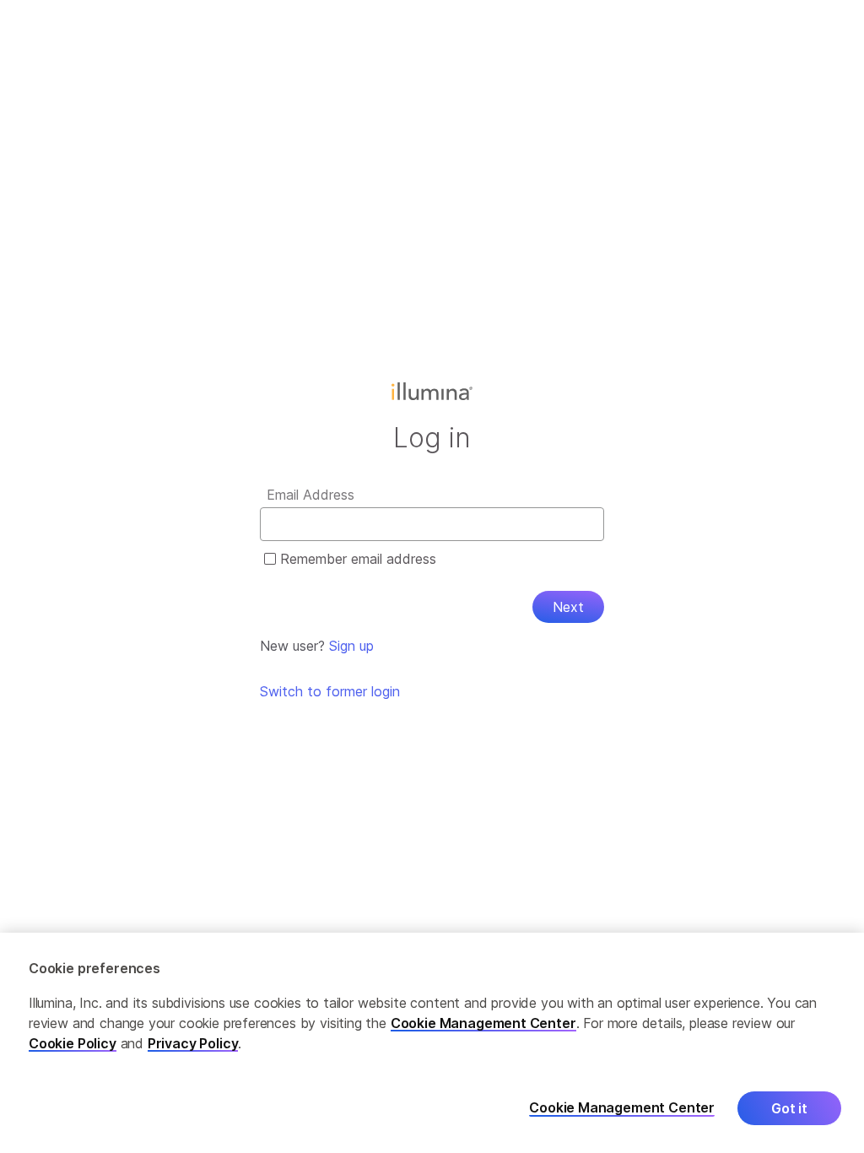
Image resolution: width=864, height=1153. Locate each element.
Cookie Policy (72, 1043)
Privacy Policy (193, 1043)
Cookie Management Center (483, 1023)
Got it (789, 1108)
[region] (432, 1043)
